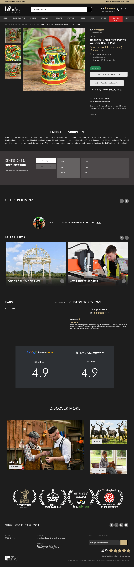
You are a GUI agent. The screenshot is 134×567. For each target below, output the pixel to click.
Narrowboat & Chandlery (13, 24)
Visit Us (122, 1)
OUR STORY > (15, 467)
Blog (112, 560)
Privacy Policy (120, 560)
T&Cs (115, 560)
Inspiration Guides (10, 1)
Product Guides (20, 1)
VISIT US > (96, 441)
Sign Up (124, 542)
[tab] (46, 166)
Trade (127, 1)
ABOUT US (16, 462)
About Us (108, 1)
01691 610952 (10, 538)
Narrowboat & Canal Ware (31, 24)
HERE (99, 223)
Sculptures (45, 18)
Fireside (82, 18)
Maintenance (83, 560)
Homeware (58, 18)
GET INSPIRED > (98, 471)
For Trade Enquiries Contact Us (108, 83)
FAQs (106, 560)
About (69, 560)
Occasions (103, 18)
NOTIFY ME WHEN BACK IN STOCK (109, 74)
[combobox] (61, 9)
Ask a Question (60, 302)
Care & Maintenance (99, 57)
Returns (78, 560)
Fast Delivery (115, 1)
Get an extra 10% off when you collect (104, 60)
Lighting (33, 18)
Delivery (73, 560)
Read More (93, 114)
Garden (5, 18)
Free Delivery (95, 68)
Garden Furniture (19, 18)
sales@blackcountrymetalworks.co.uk (51, 538)
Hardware (70, 18)
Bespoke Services (100, 560)
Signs (92, 18)
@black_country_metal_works (22, 525)
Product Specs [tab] (46, 161)
